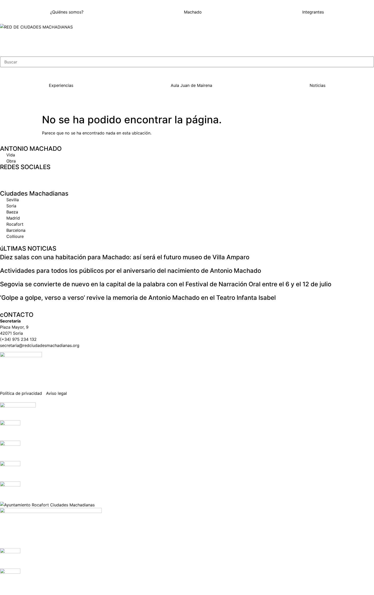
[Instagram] (34, 176)
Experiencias (61, 85)
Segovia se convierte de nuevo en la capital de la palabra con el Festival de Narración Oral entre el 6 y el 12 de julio (165, 284)
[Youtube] (48, 176)
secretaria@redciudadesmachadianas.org (39, 345)
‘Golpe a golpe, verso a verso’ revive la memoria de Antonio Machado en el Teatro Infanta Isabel (138, 297)
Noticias (317, 85)
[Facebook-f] (6, 176)
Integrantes (313, 12)
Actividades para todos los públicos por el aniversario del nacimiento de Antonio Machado (130, 270)
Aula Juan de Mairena (191, 85)
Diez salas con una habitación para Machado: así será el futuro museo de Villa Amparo (124, 257)
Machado (193, 12)
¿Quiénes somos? (66, 12)
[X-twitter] (20, 176)
